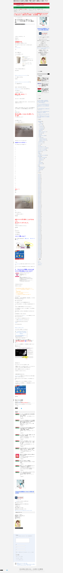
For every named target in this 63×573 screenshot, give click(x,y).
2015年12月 (39, 235)
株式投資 (40, 134)
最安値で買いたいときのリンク (43, 140)
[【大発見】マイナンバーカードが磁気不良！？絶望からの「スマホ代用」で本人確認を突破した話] (39, 80)
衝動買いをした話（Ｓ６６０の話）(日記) (22, 563)
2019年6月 (39, 184)
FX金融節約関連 (40, 121)
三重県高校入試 (40, 151)
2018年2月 (39, 202)
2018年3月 (39, 201)
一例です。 (16, 322)
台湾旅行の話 (40, 130)
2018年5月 (39, 198)
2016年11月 (39, 221)
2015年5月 (39, 244)
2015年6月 (39, 243)
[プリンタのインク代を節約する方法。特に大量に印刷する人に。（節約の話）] (17, 414)
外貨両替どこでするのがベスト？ (42, 131)
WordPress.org (39, 264)
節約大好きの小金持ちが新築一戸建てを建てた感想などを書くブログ (31, 0)
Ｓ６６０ (39, 145)
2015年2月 (39, 248)
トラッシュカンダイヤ (17, 47)
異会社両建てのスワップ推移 (42, 135)
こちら (24, 315)
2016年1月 (39, 234)
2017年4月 (39, 215)
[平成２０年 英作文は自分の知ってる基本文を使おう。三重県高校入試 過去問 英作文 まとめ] (39, 91)
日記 (38, 166)
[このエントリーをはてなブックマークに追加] (21, 408)
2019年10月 (39, 182)
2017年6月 (39, 212)
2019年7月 (39, 183)
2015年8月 (39, 240)
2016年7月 (39, 226)
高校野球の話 (40, 169)
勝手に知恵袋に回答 (41, 168)
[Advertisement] (25, 30)
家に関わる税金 (40, 162)
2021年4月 (39, 178)
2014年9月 (39, 254)
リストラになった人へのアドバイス (42, 150)
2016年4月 (39, 230)
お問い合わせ (15, 11)
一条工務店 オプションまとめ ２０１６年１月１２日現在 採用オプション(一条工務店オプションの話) (43, 116)
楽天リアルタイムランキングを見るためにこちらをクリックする (23, 510)
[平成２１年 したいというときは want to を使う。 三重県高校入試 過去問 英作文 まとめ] (39, 86)
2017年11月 (39, 206)
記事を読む (22, 418)
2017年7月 (39, 211)
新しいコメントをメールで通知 (19, 556)
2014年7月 (39, 257)
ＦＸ (39, 122)
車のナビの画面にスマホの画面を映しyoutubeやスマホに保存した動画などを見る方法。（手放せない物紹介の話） (42, 101)
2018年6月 (39, 197)
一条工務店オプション (41, 158)
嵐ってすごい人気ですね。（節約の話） (25, 460)
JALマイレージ (40, 124)
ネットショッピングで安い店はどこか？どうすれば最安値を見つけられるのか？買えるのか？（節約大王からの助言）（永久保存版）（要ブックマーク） (27, 421)
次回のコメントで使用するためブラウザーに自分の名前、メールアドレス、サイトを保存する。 (25, 552)
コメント (17, 537)
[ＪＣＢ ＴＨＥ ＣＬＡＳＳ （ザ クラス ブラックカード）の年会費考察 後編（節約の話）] (17, 472)
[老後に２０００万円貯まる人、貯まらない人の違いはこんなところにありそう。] (17, 457)
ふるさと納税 (40, 137)
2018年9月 (39, 193)
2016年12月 (39, 220)
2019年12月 (39, 179)
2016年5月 (39, 229)
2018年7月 (39, 196)
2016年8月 (39, 225)
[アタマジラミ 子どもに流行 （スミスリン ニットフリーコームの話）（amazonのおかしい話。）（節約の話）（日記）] (17, 441)
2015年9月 (39, 239)
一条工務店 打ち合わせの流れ (42, 157)
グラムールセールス (20, 238)
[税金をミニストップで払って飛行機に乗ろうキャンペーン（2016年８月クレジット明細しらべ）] (17, 466)
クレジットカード (41, 125)
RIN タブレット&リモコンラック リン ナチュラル (21, 75)
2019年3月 (39, 188)
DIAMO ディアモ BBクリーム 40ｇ (19, 327)
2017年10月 (39, 207)
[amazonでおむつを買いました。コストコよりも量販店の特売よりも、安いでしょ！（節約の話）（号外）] (17, 448)
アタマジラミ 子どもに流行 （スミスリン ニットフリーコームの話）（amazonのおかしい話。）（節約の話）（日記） (27, 442)
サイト (16, 549)
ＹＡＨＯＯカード (41, 126)
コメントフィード (40, 263)
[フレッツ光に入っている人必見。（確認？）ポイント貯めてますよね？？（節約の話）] (17, 435)
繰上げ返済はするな (41, 141)
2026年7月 (39, 174)
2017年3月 (39, 216)
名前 (16, 544)
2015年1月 (39, 249)
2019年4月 (39, 187)
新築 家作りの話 (41, 163)
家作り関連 (39, 156)
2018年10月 (39, 192)
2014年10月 (39, 253)
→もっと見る (39, 95)
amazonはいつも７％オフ (18, 88)
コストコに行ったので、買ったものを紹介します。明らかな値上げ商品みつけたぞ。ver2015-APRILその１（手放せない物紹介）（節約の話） (27, 428)
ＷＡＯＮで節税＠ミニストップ (41, 146)
